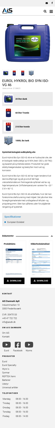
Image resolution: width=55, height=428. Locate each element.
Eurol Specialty (9, 365)
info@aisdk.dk (9, 322)
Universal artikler (10, 387)
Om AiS (5, 333)
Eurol (4, 361)
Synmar (6, 372)
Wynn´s (5, 369)
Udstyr (5, 384)
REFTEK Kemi (9, 376)
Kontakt (6, 336)
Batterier (6, 380)
